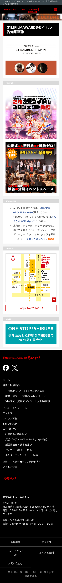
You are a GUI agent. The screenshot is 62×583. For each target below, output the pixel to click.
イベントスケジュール (15, 407)
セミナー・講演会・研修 (18, 449)
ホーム (6, 379)
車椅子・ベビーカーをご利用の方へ (22, 461)
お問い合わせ (10, 423)
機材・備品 (11, 395)
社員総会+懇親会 (14, 434)
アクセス (7, 413)
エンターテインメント (17, 454)
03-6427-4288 (18, 510)
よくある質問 (10, 466)
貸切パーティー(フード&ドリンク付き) (26, 439)
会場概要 (10, 390)
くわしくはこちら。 (37, 238)
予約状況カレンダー (32, 395)
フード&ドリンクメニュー (33, 390)
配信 (35, 454)
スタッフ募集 (10, 418)
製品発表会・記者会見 (17, 444)
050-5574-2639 (19, 523)
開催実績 (45, 401)
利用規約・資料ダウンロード (21, 401)
